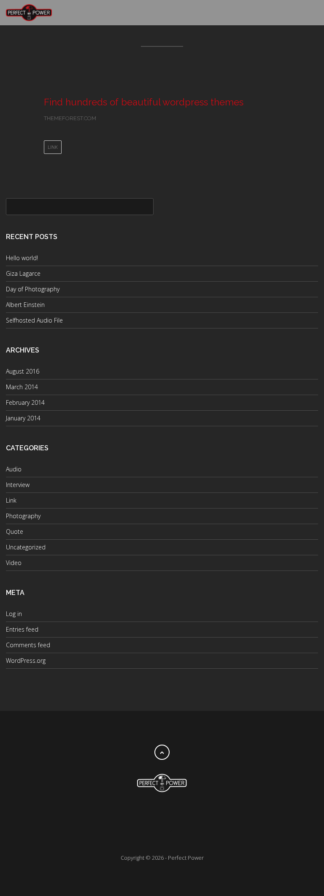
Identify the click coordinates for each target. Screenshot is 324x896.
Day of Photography (32, 289)
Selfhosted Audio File (34, 320)
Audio (14, 469)
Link (11, 500)
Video (14, 563)
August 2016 (22, 371)
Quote (14, 531)
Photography (23, 516)
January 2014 (23, 418)
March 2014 (22, 387)
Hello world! (22, 258)
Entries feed (22, 629)
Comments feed (28, 645)
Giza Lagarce (23, 273)
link (53, 147)
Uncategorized (26, 547)
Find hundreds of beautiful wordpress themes (143, 102)
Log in (14, 614)
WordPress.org (26, 661)
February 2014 (25, 402)
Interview (18, 485)
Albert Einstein (25, 305)
